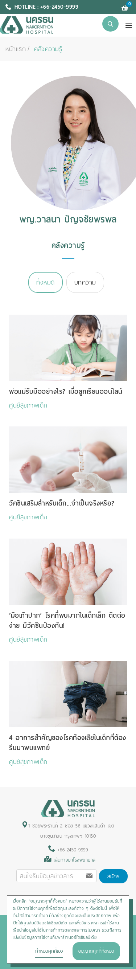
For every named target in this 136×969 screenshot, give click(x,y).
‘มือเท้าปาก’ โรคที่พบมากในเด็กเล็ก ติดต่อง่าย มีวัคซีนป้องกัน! (67, 620)
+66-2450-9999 (71, 850)
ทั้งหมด (45, 282)
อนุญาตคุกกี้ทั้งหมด (96, 951)
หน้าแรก (15, 49)
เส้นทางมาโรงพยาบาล (75, 860)
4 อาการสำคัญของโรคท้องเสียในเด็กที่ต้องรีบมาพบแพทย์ (67, 742)
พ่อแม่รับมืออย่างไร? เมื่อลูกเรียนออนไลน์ (66, 391)
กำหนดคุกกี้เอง (49, 951)
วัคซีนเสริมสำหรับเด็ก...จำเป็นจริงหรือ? (62, 503)
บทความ (85, 282)
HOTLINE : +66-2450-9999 (47, 7)
